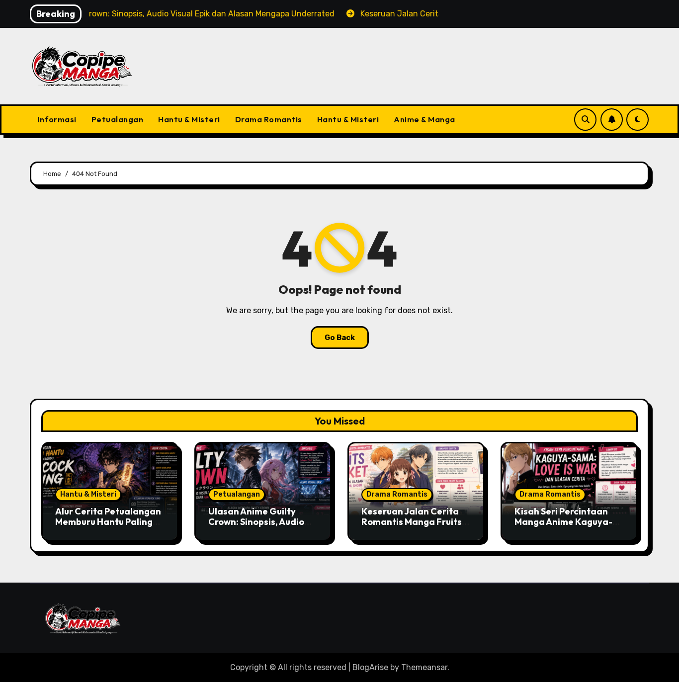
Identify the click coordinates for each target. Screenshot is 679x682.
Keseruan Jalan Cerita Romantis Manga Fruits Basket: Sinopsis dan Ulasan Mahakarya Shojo (415, 527)
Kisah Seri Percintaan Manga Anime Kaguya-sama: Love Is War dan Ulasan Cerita (563, 527)
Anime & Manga (424, 119)
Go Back (340, 337)
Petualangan (117, 119)
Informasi (57, 119)
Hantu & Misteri (189, 119)
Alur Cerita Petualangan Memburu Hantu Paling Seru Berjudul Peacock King (108, 527)
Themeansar (424, 667)
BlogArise (370, 667)
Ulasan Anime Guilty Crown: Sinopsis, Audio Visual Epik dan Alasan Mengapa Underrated (257, 527)
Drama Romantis (268, 119)
